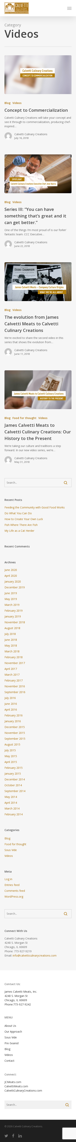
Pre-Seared (11, 1043)
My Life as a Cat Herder (19, 530)
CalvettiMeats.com (16, 1086)
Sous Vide (10, 850)
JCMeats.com (12, 1082)
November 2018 (14, 622)
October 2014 (13, 785)
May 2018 (10, 645)
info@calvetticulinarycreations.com (35, 955)
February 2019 (13, 610)
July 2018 (10, 634)
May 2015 (10, 756)
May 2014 (10, 797)
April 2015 (10, 762)
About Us (10, 1026)
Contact (9, 1060)
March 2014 (11, 808)
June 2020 (10, 570)
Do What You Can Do (18, 513)
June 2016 (10, 704)
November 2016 (14, 686)
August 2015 (12, 744)
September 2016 (14, 692)
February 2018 (13, 657)
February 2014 (13, 814)
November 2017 (14, 663)
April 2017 (10, 669)
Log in (8, 879)
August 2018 (12, 628)
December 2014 (14, 779)
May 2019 (10, 599)
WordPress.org (13, 896)
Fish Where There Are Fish (21, 525)
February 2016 (13, 715)
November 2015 (14, 733)
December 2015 (14, 727)
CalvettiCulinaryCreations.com (23, 1090)
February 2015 (13, 768)
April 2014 (10, 802)
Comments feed (14, 891)
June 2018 (10, 640)
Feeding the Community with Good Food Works (34, 507)
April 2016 (10, 709)
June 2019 (10, 593)
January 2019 (12, 616)
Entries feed (11, 885)
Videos (16, 103)
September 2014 (14, 791)
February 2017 (13, 680)
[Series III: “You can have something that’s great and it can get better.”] (37, 173)
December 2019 (14, 587)
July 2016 (10, 698)
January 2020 (12, 581)
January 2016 (12, 721)
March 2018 (11, 651)
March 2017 (11, 674)
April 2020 (10, 575)
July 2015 (10, 750)
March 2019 (11, 605)
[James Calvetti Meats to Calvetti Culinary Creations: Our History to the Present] (37, 389)
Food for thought (24, 418)
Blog (7, 103)
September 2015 (14, 738)
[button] (69, 8)
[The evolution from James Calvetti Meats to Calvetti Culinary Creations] (37, 281)
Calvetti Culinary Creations (30, 134)
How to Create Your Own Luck (23, 519)
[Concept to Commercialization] (37, 74)
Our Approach (13, 1031)
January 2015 (12, 773)
